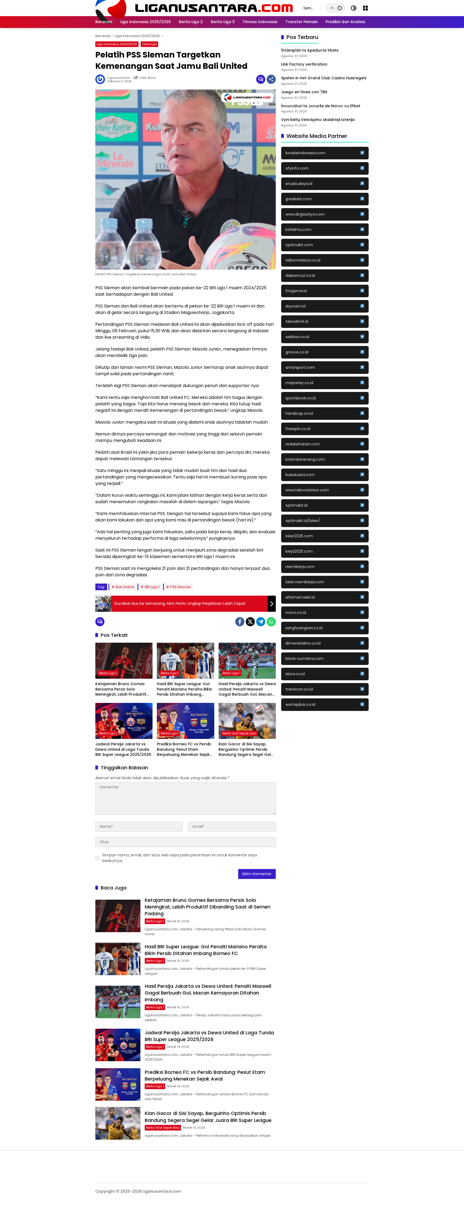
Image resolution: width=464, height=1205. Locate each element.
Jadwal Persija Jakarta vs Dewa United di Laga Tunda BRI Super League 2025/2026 (123, 749)
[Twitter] (250, 621)
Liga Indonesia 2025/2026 (117, 44)
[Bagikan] (271, 79)
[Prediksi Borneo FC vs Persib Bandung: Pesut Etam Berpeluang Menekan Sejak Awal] (185, 721)
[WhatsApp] (271, 621)
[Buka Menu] (365, 8)
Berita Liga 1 (108, 673)
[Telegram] (260, 621)
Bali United (125, 586)
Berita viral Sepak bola (239, 733)
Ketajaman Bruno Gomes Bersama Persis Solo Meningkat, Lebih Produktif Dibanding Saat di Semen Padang (120, 689)
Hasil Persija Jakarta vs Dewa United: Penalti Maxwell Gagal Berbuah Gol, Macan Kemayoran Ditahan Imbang (247, 689)
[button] (339, 7)
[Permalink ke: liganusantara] (101, 79)
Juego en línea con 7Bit (304, 92)
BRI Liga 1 (152, 586)
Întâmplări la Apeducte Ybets (310, 50)
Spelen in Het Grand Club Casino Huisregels (324, 78)
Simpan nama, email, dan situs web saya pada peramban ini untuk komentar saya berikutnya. (179, 857)
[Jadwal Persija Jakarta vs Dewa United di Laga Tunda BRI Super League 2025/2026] (124, 721)
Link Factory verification (304, 64)
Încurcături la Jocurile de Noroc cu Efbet (320, 105)
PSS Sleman (180, 586)
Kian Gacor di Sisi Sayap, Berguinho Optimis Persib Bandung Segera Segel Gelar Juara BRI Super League (247, 749)
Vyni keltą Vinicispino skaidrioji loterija (318, 119)
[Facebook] (239, 621)
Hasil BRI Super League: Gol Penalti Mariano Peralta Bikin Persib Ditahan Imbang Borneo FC (184, 689)
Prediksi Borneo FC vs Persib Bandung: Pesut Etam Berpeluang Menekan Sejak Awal (184, 749)
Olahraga (149, 44)
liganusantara (119, 77)
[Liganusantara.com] (194, 7)
